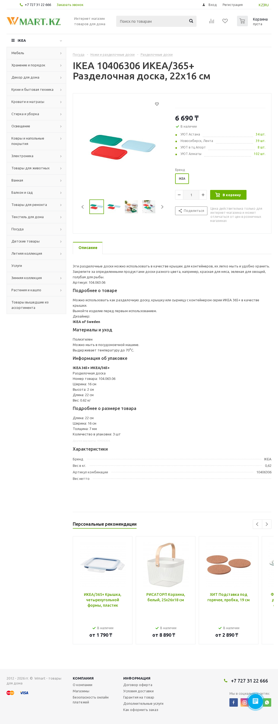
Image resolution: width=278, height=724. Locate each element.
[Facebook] (233, 702)
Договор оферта (137, 685)
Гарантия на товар (138, 697)
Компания (83, 678)
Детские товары (25, 241)
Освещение (20, 126)
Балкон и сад (22, 192)
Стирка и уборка (25, 114)
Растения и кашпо (26, 290)
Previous (83, 207)
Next (162, 207)
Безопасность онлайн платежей (91, 699)
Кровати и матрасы (27, 102)
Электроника (22, 156)
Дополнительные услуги (143, 703)
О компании (82, 685)
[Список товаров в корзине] (253, 24)
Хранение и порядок (28, 65)
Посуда (17, 229)
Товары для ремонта (29, 204)
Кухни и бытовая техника (32, 89)
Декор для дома (25, 77)
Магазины (81, 691)
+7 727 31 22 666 (38, 5)
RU (266, 5)
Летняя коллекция (26, 253)
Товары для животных (30, 168)
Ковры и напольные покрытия (27, 141)
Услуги (16, 265)
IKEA (22, 40)
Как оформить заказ (140, 710)
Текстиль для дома (27, 217)
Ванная (17, 180)
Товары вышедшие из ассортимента (30, 304)
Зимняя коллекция (26, 278)
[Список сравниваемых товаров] (211, 22)
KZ (261, 5)
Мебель (17, 53)
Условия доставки (138, 691)
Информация (136, 678)
